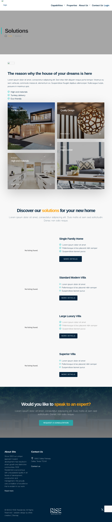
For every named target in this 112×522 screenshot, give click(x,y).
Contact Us (97, 5)
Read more (9, 490)
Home (10, 35)
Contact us (35, 466)
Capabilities (57, 5)
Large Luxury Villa (70, 316)
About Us (83, 5)
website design (19, 512)
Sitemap (15, 515)
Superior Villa (67, 354)
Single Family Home (71, 238)
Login (106, 5)
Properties (72, 5)
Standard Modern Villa (72, 277)
